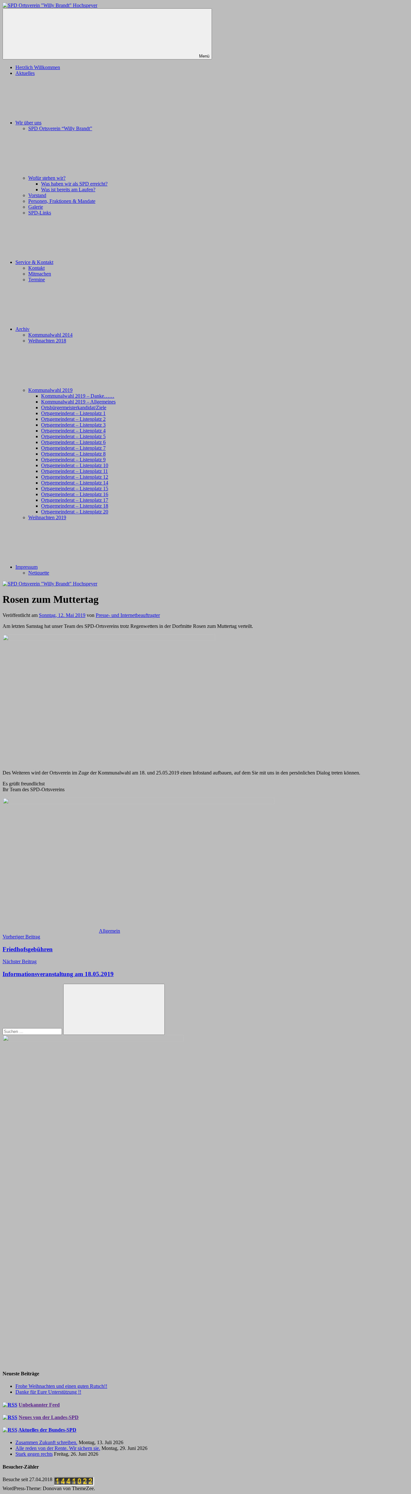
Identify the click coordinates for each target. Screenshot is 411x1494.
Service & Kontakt (34, 262)
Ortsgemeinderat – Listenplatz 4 (73, 430)
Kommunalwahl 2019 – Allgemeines (78, 401)
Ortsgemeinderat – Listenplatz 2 (73, 419)
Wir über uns (28, 122)
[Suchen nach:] (33, 1031)
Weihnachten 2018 (47, 340)
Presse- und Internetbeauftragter (128, 615)
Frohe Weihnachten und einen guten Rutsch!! (61, 1386)
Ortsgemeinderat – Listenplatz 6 (73, 442)
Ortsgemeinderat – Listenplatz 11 (74, 471)
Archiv (22, 329)
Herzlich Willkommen (37, 67)
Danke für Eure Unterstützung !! (48, 1392)
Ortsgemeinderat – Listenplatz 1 (73, 413)
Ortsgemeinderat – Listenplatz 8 (73, 454)
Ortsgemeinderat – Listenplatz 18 (74, 506)
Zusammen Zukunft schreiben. (46, 1442)
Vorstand (37, 195)
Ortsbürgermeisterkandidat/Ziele (73, 407)
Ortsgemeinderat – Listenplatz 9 (73, 459)
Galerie (35, 207)
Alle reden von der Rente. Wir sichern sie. (57, 1448)
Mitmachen (39, 273)
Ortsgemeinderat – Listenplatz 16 (74, 494)
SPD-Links (39, 212)
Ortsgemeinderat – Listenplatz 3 (73, 425)
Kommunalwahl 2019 (50, 390)
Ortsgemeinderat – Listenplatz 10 (74, 465)
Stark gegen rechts (34, 1454)
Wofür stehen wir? (47, 178)
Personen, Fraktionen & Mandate (61, 201)
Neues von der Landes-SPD (49, 1417)
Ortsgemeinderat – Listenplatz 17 (74, 500)
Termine (36, 279)
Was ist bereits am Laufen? (68, 189)
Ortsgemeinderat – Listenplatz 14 (74, 482)
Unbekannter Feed (39, 1405)
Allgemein (109, 931)
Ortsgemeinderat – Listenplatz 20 (74, 511)
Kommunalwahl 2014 (50, 335)
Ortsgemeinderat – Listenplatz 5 (73, 436)
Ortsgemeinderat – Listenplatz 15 (74, 488)
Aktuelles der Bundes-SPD (47, 1430)
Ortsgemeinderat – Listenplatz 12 (74, 477)
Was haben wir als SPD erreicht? (74, 183)
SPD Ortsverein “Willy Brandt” (60, 128)
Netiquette (38, 572)
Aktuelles (25, 73)
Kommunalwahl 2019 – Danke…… (77, 396)
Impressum (26, 567)
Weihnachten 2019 (47, 517)
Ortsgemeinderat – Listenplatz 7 (73, 448)
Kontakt (36, 268)
